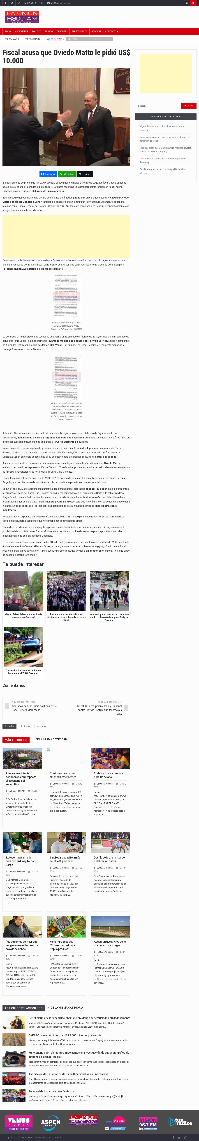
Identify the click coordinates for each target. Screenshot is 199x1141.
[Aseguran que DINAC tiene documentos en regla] (110, 927)
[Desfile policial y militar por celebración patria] (110, 842)
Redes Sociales (33, 39)
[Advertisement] (66, 236)
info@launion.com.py (60, 3)
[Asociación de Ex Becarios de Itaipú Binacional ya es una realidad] (13, 1078)
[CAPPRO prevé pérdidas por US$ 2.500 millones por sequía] (13, 1039)
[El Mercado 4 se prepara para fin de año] (110, 758)
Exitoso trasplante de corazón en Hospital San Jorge (20, 861)
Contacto (111, 31)
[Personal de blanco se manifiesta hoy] (13, 1095)
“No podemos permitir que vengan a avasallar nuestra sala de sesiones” (22, 945)
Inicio (8, 31)
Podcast (96, 31)
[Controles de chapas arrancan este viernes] (66, 758)
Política (36, 31)
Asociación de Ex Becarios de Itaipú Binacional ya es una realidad (69, 1074)
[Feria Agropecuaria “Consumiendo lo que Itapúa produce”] (66, 927)
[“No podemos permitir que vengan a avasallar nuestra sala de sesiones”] (22, 927)
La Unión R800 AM (17, 791)
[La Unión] (101, 17)
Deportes (62, 31)
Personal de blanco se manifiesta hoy (52, 1091)
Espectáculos (80, 31)
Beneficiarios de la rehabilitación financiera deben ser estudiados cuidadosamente (79, 1018)
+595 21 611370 (34, 3)
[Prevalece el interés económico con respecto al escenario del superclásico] (22, 758)
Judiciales (25, 726)
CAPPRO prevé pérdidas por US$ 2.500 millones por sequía (65, 1035)
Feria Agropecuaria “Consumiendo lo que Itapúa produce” (63, 945)
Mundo (49, 31)
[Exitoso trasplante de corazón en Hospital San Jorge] (22, 842)
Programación (12, 39)
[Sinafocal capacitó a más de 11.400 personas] (66, 842)
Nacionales (21, 31)
